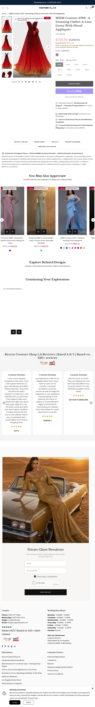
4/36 (59, 64)
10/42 (85, 64)
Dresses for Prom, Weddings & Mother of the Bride (22, 673)
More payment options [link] (74, 97)
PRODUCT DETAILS (21, 142)
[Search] (7, 8)
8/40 (76, 64)
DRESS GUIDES (39, 142)
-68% (37, 188)
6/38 (68, 64)
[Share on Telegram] (33, 82)
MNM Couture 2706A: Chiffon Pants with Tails (16, 239)
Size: (66, 60)
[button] (91, 8)
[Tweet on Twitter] (22, 82)
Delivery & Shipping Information (60, 667)
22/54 (69, 75)
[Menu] (3, 8)
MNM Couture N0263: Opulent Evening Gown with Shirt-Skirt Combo (47, 240)
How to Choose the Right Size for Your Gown (19, 669)
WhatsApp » (60, 116)
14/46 (69, 70)
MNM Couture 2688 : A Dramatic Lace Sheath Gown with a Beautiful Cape (79, 240)
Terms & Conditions (55, 674)
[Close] (92, 688)
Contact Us (52, 660)
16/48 (78, 70)
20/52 (59, 75)
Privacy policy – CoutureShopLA (47, 576)
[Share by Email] (40, 82)
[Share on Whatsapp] (36, 82)
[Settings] (86, 8)
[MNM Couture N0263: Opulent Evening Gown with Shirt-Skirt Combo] (47, 211)
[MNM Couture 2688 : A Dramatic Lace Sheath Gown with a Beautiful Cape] (79, 211)
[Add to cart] (13, 332)
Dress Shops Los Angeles (12, 683)
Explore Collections (9, 676)
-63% (68, 188)
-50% (47, 18)
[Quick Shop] (76, 231)
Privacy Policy (53, 670)
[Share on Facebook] (19, 82)
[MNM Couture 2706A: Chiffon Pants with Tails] (16, 211)
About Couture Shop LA (11, 657)
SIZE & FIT (55, 142)
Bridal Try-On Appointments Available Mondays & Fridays (47, 2)
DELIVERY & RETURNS (72, 142)
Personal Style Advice (56, 657)
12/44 (59, 70)
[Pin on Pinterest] (26, 82)
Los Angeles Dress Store (11, 680)
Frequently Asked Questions (13, 660)
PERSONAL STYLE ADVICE (47, 147)
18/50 (87, 70)
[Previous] (16, 47)
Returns (51, 664)
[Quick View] (81, 231)
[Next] (48, 47)
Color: (63, 51)
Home (4, 14)
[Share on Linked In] (29, 82)
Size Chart (72, 60)
